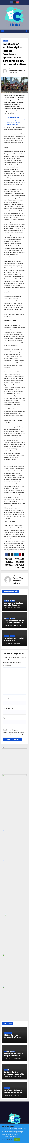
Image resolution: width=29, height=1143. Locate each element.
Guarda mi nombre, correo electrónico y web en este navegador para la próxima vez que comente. (14, 732)
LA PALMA (5, 40)
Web (4, 718)
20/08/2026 (8, 1040)
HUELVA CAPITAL (8, 1033)
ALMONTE (7, 1051)
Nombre (6, 699)
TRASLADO (7, 1088)
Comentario (7, 666)
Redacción (17, 607)
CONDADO (6, 600)
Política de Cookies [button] (7, 1139)
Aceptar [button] (17, 1139)
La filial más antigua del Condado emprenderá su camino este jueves (9, 562)
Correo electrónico (9, 708)
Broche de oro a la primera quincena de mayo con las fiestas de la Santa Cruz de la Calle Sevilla (19, 563)
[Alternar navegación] (13, 31)
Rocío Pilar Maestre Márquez (17, 70)
